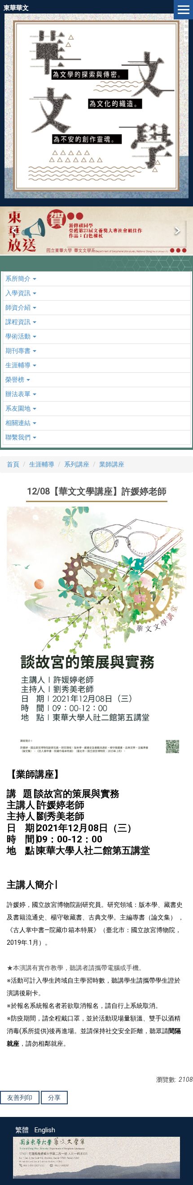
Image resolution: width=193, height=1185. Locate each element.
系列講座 (76, 464)
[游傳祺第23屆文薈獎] (96, 230)
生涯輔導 (41, 464)
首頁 (13, 464)
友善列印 (19, 1097)
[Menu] (183, 9)
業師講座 (111, 464)
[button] (15, 231)
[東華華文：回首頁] (96, 106)
